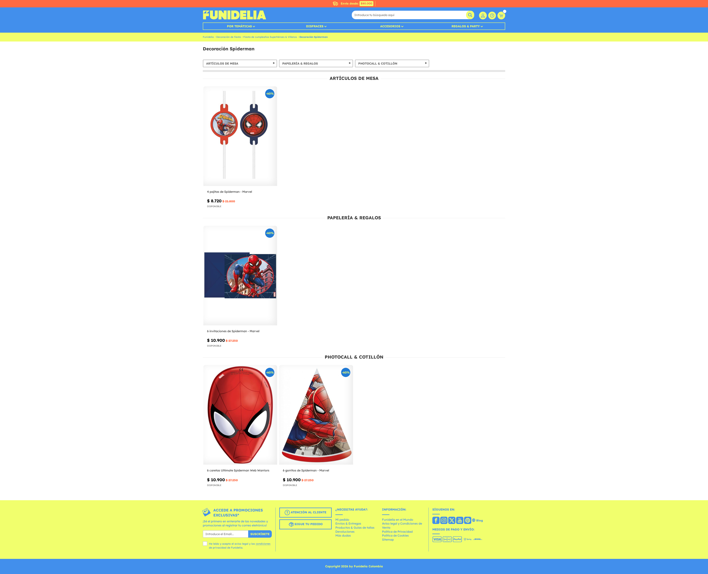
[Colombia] (436, 521)
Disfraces (314, 26)
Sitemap (388, 539)
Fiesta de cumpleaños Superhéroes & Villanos (270, 36)
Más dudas (343, 535)
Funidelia (208, 36)
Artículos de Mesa (222, 63)
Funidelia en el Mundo (397, 519)
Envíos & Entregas (348, 523)
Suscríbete (260, 534)
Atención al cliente (308, 512)
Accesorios (390, 26)
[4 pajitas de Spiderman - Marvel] (240, 136)
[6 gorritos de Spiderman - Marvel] (316, 415)
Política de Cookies (395, 535)
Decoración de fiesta (228, 36)
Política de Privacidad (397, 531)
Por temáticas (239, 26)
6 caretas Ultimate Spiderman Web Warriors (238, 470)
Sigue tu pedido (308, 524)
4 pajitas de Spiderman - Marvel (229, 191)
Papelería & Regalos (300, 63)
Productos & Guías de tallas (354, 527)
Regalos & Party (466, 26)
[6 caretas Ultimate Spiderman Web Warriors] (240, 415)
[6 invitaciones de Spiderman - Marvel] (240, 276)
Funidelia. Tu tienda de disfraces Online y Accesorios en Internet (234, 15)
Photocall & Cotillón (377, 63)
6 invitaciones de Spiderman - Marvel (233, 331)
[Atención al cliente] (492, 15)
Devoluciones (345, 531)
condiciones (263, 543)
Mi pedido (342, 519)
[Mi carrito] (501, 15)
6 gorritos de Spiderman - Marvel (306, 470)
